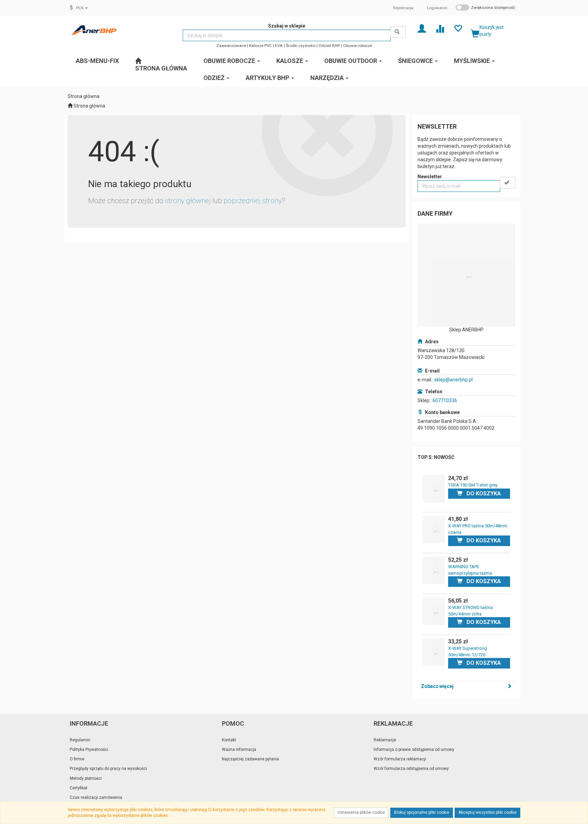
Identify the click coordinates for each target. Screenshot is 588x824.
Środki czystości (300, 45)
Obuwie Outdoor (351, 60)
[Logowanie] (421, 28)
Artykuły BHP (268, 77)
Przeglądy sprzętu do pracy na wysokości (108, 768)
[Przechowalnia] (458, 28)
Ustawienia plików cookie (361, 812)
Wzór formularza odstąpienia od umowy (411, 768)
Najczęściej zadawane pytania (250, 759)
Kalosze (290, 60)
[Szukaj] (398, 32)
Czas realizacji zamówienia (96, 797)
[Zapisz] (507, 182)
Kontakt (229, 740)
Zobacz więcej (437, 686)
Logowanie (437, 7)
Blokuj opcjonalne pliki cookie (421, 812)
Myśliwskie (472, 60)
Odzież (214, 77)
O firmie (77, 759)
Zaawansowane (231, 45)
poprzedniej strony (253, 201)
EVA (279, 45)
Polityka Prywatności (89, 749)
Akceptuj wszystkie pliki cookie (487, 812)
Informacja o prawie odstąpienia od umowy (414, 749)
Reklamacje (385, 740)
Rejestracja (403, 7)
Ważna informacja (239, 749)
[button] (82, 8)
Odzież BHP (329, 45)
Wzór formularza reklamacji (400, 759)
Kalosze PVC (260, 45)
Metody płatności (86, 778)
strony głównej (188, 201)
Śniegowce (416, 60)
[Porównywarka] (439, 28)
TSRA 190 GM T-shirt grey (472, 485)
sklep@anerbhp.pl (453, 379)
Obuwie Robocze (230, 60)
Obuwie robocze (357, 45)
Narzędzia (327, 77)
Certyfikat (78, 788)
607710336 (444, 400)
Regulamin (80, 740)
